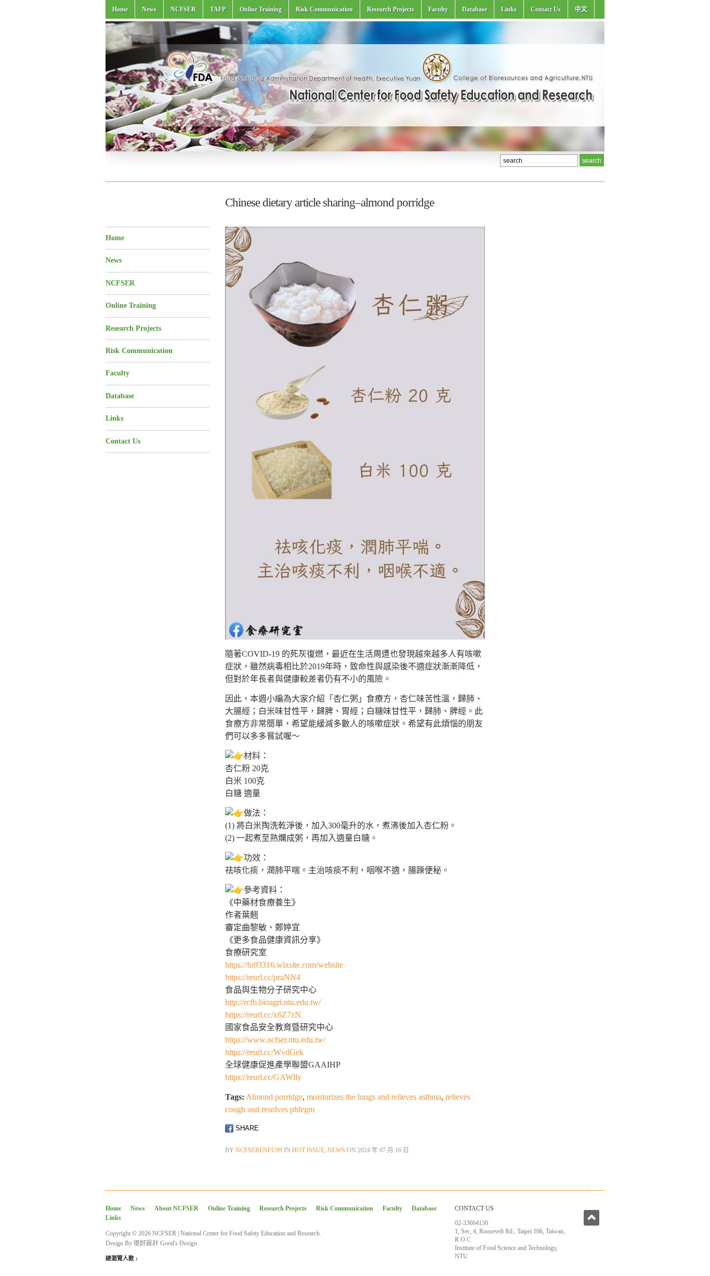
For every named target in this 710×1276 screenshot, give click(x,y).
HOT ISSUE (308, 1150)
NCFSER (183, 9)
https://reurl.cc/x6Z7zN (263, 1014)
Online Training (261, 9)
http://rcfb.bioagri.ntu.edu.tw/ (273, 1002)
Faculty (438, 9)
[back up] (591, 1218)
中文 (581, 9)
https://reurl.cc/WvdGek (264, 1052)
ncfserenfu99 (258, 1150)
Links (509, 9)
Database (474, 9)
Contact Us (546, 9)
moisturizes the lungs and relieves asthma (374, 1096)
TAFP (218, 9)
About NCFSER (176, 1208)
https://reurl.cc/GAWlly (263, 1077)
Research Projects (390, 9)
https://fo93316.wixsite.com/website (284, 964)
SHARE (246, 1128)
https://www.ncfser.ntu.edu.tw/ (275, 1039)
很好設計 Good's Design (165, 1243)
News (149, 9)
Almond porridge (274, 1096)
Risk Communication (324, 9)
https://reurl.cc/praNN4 (262, 977)
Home (120, 9)
